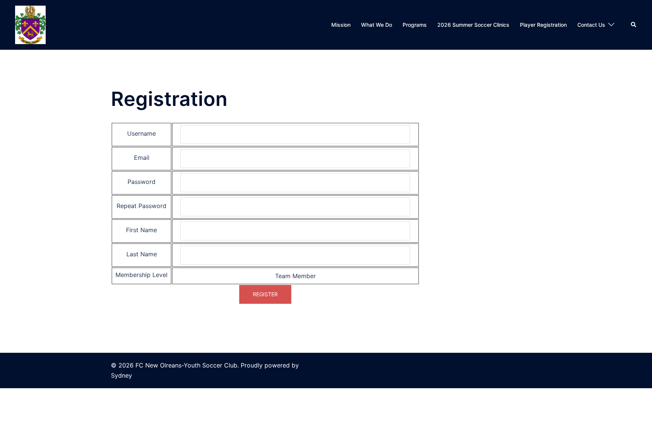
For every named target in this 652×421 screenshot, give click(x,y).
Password (141, 181)
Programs (415, 24)
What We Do (376, 24)
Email (141, 157)
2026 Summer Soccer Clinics (473, 24)
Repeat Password (141, 206)
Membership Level (141, 275)
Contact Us (591, 24)
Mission (341, 24)
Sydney (121, 375)
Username (141, 133)
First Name (141, 230)
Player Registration (543, 24)
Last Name (141, 254)
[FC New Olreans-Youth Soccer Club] (30, 24)
